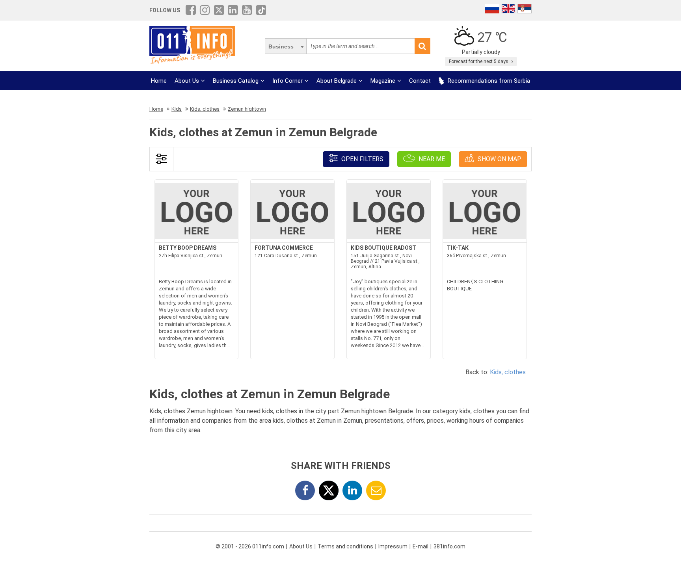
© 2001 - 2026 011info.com (250, 546)
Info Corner (287, 80)
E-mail (420, 546)
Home (159, 80)
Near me (431, 159)
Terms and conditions (345, 546)
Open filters (361, 159)
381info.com (449, 546)
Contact (420, 80)
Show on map (498, 159)
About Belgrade (336, 80)
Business (281, 46)
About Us (187, 80)
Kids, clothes (508, 372)
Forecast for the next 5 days (479, 61)
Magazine (382, 80)
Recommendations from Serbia (488, 80)
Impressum (392, 546)
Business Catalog (236, 80)
